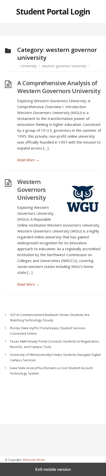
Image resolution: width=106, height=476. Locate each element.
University (28, 66)
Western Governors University (31, 189)
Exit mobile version (53, 469)
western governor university (64, 66)
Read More (28, 159)
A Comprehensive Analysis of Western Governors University (58, 87)
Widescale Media (34, 459)
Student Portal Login (53, 11)
